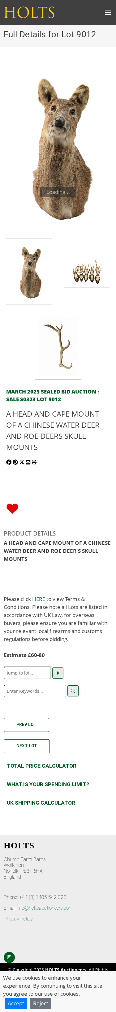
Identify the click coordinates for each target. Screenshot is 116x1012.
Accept (16, 1003)
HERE (38, 598)
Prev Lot (26, 724)
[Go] (57, 673)
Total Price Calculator (41, 766)
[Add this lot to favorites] (12, 508)
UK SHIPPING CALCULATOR (41, 803)
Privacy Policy (18, 919)
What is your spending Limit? (48, 784)
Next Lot (26, 745)
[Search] (73, 690)
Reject (40, 1003)
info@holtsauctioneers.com (44, 908)
